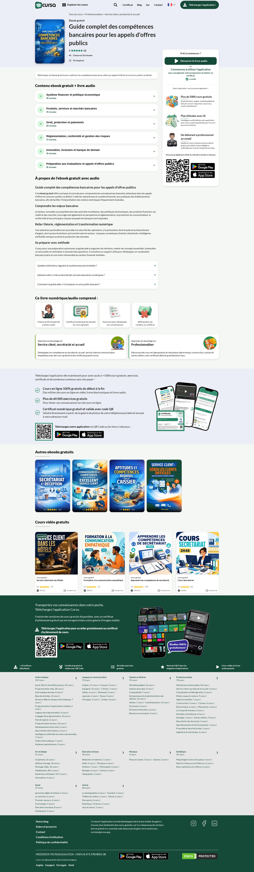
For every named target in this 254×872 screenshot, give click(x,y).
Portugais (61, 865)
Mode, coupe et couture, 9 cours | (191, 696)
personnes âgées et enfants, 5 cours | (51, 793)
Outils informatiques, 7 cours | (49, 740)
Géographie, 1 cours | (91, 774)
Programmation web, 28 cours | (49, 688)
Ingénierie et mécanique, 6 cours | (191, 732)
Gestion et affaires (137, 678)
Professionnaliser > (95, 14)
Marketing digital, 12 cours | (142, 685)
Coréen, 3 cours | (108, 699)
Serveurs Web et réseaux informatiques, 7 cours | (54, 701)
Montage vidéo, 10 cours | (47, 766)
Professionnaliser (184, 678)
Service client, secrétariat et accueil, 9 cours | (196, 688)
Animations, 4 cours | (44, 777)
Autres (86, 786)
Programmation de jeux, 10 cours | (50, 723)
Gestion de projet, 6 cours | (141, 688)
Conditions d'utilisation (49, 837)
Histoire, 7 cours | (90, 766)
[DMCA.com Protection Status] (199, 856)
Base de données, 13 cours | (47, 696)
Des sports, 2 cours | (91, 800)
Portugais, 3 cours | (91, 699)
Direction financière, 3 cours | (142, 709)
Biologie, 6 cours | (90, 770)
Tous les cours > (77, 14)
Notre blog (42, 821)
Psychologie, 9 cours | (45, 804)
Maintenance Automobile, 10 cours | (192, 685)
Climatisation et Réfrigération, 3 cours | (194, 692)
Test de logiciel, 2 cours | (46, 719)
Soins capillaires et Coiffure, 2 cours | (193, 766)
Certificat (128, 4)
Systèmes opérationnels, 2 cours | (50, 744)
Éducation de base (90, 753)
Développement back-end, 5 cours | (51, 727)
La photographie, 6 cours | (94, 793)
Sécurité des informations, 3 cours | (51, 730)
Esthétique (181, 753)
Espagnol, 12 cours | (91, 688)
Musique (133, 753)
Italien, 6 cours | (89, 692)
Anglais (39, 865)
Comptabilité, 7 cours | (139, 692)
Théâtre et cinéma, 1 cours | (94, 796)
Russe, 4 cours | (107, 696)
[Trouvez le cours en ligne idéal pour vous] (115, 5)
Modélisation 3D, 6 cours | (47, 770)
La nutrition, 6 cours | (45, 796)
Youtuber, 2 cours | (115, 793)
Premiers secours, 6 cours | (47, 800)
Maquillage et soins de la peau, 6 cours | (194, 759)
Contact (158, 4)
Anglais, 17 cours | (90, 685)
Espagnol (50, 865)
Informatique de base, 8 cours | (49, 692)
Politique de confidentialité (52, 842)
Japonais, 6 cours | (90, 696)
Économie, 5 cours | (138, 706)
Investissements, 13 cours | (157, 702)
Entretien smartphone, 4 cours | (190, 714)
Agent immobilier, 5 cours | (188, 699)
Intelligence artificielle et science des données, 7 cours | (56, 735)
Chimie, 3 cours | (107, 770)
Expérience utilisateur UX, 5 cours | (51, 774)
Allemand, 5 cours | (106, 692)
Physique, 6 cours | (105, 763)
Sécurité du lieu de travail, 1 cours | (192, 721)
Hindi (71, 865)
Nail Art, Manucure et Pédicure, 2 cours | (194, 763)
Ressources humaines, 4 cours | (143, 713)
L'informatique (41, 678)
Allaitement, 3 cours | (45, 811)
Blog (139, 4)
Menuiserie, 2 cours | (207, 707)
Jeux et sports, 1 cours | (92, 807)
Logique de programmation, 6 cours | (51, 712)
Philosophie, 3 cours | (109, 766)
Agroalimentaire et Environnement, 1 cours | (196, 725)
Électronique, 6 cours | (186, 707)
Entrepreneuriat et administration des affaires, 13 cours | (146, 697)
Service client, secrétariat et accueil (122, 14)
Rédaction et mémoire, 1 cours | (96, 759)
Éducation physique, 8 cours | (48, 807)
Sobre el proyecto (46, 826)
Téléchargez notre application (72, 426)
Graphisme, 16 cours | (45, 759)
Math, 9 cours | (89, 763)
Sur (148, 4)
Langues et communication (94, 678)
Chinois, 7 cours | (109, 688)
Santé (39, 786)
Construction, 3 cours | (186, 703)
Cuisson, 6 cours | (206, 703)
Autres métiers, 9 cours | (205, 717)
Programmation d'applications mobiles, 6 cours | (54, 707)
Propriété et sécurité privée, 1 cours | (193, 728)
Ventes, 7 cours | (136, 702)
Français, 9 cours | (108, 685)
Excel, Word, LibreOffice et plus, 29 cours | (54, 685)
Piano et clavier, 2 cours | (140, 759)
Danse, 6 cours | (115, 796)
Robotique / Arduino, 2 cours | (96, 804)
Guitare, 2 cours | (161, 759)
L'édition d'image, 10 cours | (47, 763)
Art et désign (41, 753)
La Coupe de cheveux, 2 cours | (190, 710)
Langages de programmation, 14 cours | (53, 716)
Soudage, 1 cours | (184, 717)
